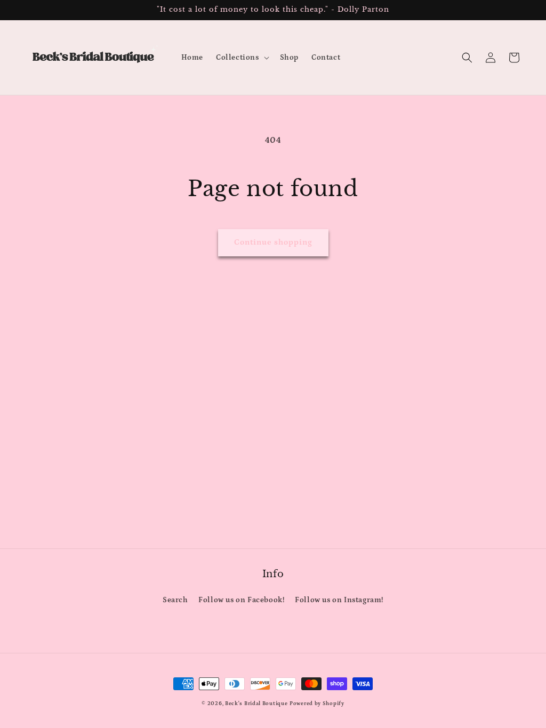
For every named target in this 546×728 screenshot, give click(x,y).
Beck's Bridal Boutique (256, 703)
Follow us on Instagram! (339, 600)
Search (175, 600)
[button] (242, 57)
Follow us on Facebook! (241, 600)
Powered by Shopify (317, 703)
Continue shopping (273, 242)
